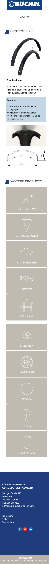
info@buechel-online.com (21, 506)
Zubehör (26, 316)
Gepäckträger (27, 235)
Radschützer (27, 262)
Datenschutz (8, 522)
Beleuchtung (27, 208)
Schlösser (27, 452)
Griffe (27, 289)
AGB (4, 519)
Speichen (26, 345)
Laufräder (27, 372)
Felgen (26, 399)
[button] (22, 17)
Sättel (27, 426)
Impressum (7, 516)
